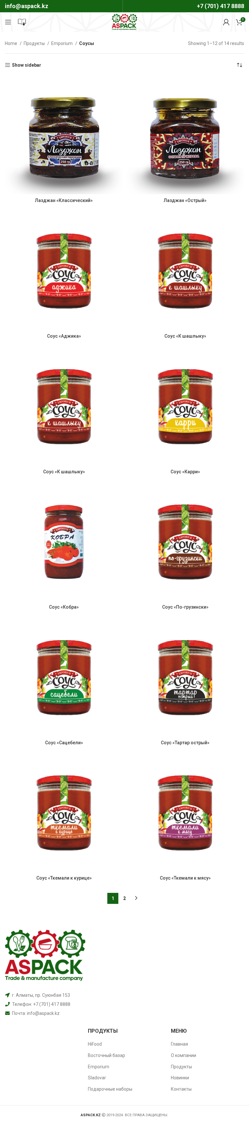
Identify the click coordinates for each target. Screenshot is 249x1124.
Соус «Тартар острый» (185, 742)
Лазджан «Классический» (64, 200)
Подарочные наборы (110, 1089)
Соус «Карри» (185, 471)
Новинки (180, 1077)
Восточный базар (106, 1055)
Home (11, 43)
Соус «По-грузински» (185, 607)
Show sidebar (26, 65)
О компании (183, 1055)
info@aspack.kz (43, 1013)
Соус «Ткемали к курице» (64, 878)
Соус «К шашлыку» (185, 336)
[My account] (226, 22)
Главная (179, 1044)
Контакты (181, 1089)
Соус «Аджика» (64, 336)
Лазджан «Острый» (185, 200)
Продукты (35, 43)
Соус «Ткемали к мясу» (185, 878)
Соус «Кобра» (64, 607)
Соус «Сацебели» (64, 742)
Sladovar (97, 1077)
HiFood (95, 1044)
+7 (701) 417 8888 (220, 6)
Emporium (62, 43)
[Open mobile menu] (8, 22)
